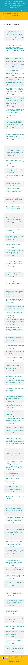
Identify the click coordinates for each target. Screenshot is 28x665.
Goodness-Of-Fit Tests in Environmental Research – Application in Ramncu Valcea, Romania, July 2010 (15, 321)
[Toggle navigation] (3, 18)
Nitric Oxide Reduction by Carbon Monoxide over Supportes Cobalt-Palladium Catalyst (14, 199)
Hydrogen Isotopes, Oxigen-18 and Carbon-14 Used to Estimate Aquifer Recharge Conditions (14, 367)
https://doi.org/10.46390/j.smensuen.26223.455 (15, 84)
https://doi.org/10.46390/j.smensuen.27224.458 (15, 73)
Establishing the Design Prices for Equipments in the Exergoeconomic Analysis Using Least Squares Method (15, 405)
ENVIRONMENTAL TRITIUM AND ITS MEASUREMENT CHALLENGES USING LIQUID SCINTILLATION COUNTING (14, 89)
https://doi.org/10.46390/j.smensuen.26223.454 (15, 93)
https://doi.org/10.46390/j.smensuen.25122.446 (15, 117)
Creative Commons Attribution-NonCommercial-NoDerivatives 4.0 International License (14, 659)
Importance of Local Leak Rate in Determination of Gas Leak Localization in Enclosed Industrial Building (15, 488)
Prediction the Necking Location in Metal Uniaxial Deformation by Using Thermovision (15, 398)
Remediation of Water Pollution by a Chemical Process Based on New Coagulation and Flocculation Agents (14, 219)
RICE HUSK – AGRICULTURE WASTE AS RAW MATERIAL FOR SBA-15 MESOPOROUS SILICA (14, 70)
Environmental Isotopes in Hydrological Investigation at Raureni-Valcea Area (14, 413)
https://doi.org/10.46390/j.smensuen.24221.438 (15, 153)
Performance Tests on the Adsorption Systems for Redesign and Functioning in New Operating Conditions (15, 420)
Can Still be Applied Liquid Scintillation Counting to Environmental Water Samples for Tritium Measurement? (15, 429)
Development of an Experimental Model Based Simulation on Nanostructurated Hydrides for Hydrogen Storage (15, 519)
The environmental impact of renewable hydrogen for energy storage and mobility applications (15, 633)
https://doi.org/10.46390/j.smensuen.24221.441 (15, 126)
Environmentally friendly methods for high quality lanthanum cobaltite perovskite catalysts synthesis (14, 602)
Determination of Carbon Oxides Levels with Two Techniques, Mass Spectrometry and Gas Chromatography (15, 252)
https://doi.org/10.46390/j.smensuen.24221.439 (15, 138)
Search (23, 10)
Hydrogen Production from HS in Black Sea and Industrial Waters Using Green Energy (15, 263)
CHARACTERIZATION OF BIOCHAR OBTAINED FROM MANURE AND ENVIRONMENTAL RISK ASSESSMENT (14, 47)
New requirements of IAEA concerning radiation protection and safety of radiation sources (15, 640)
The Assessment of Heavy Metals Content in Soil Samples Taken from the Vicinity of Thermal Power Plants (15, 543)
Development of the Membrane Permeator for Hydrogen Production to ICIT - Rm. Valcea (15, 338)
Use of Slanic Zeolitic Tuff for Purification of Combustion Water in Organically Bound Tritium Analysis (15, 551)
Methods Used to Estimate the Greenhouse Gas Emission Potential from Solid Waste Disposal (14, 453)
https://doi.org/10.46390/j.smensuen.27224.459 (15, 64)
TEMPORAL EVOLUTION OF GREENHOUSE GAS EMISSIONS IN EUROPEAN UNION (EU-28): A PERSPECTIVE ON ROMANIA (15, 150)
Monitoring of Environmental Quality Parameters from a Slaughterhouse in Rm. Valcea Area (15, 313)
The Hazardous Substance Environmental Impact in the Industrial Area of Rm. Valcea (15, 480)
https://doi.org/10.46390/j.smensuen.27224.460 (15, 50)
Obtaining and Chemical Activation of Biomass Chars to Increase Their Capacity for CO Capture (15, 300)
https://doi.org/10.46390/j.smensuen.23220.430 (15, 165)
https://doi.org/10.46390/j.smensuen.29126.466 (15, 37)
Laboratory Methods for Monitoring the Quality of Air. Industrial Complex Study (14, 292)
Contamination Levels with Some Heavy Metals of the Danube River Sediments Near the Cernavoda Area (15, 569)
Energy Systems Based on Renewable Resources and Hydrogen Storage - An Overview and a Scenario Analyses (15, 531)
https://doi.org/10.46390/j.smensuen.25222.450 (15, 105)
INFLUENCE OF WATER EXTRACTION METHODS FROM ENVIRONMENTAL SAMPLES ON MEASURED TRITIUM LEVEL (15, 123)
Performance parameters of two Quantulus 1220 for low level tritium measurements (14, 648)
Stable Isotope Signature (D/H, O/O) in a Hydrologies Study (15, 273)
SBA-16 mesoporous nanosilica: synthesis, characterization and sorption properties (15, 161)
